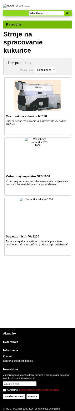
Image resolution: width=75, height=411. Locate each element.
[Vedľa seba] (67, 70)
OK (67, 13)
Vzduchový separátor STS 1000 (28, 176)
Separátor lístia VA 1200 (22, 236)
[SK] (69, 4)
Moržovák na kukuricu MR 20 (26, 116)
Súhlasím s (33, 390)
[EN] (69, 8)
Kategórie (13, 24)
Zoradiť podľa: (27, 70)
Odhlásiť (32, 396)
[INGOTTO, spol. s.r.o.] (37, 6)
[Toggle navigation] (7, 13)
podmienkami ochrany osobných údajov (39, 390)
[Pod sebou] (60, 70)
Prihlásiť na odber (14, 396)
